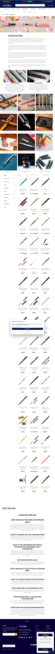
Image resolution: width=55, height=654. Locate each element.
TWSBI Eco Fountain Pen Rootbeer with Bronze (34, 309)
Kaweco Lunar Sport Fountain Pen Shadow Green (34, 289)
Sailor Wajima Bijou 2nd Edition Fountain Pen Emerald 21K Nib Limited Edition (34, 190)
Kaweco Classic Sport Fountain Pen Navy (34, 487)
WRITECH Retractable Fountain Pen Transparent (34, 368)
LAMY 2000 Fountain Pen (45, 190)
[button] (52, 5)
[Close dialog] (52, 633)
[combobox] (30, 5)
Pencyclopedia (48, 628)
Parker (24, 539)
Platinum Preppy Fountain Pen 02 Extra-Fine (45, 388)
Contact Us (37, 629)
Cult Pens (6, 649)
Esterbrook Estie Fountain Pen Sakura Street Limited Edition (45, 368)
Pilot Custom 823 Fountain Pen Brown (45, 408)
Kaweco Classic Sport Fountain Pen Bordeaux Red (45, 210)
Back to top (27, 621)
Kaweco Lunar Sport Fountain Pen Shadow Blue (45, 269)
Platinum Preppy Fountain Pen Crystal (23, 388)
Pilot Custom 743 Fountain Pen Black (22, 229)
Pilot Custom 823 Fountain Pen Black (45, 428)
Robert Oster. (30, 540)
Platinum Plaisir (14, 83)
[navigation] (10, 191)
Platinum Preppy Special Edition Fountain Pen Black (22, 289)
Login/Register (49, 1)
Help (43, 1)
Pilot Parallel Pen (34, 268)
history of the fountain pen (16, 609)
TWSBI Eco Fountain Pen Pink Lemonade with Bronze (22, 269)
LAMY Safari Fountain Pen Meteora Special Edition (45, 289)
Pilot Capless (38, 83)
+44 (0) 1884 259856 (25, 632)
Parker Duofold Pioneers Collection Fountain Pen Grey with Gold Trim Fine (34, 229)
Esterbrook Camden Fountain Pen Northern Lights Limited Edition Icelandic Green (34, 249)
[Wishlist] (49, 5)
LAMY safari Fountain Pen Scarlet (45, 348)
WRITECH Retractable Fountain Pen (23, 467)
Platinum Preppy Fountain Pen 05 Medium (45, 467)
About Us (37, 625)
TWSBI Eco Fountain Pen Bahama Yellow (34, 448)
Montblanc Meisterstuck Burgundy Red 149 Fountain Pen (22, 210)
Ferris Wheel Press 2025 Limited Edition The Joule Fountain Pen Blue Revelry (45, 249)
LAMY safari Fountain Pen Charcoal (23, 368)
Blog (47, 630)
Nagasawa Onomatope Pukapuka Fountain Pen (45, 229)
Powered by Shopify (10, 649)
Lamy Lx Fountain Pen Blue (23, 408)
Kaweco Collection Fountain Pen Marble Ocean (23, 190)
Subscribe (45, 649)
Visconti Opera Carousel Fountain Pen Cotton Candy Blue (22, 249)
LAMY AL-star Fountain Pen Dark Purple (45, 487)
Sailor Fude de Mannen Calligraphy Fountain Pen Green (34, 348)
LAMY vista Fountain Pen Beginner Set (22, 487)
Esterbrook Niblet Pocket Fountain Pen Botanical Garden (34, 467)
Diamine (40, 539)
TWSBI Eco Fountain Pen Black (45, 448)
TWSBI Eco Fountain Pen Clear (45, 329)
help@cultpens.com (24, 634)
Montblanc (29, 539)
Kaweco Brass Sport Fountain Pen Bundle (23, 428)
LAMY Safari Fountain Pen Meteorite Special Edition (34, 388)
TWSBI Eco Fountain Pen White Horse (34, 408)
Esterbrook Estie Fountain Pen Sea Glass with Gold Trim (34, 428)
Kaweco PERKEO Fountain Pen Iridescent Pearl (45, 309)
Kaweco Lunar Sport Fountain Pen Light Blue (22, 348)
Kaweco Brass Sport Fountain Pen (34, 210)
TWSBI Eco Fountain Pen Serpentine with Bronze (22, 309)
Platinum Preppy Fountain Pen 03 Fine (23, 448)
